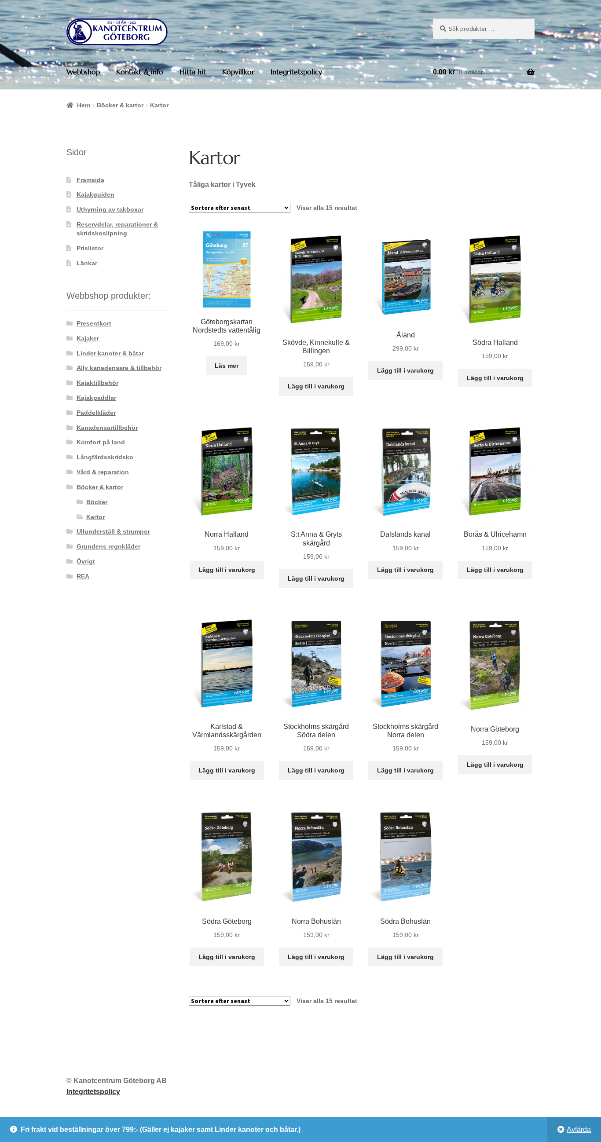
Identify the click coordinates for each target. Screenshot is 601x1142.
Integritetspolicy (296, 71)
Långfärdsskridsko (105, 457)
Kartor (95, 516)
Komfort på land (101, 442)
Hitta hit (193, 71)
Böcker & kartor (120, 105)
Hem (83, 105)
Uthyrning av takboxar (110, 209)
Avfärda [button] (579, 1129)
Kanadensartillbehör (107, 427)
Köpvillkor (238, 71)
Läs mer (226, 365)
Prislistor (90, 248)
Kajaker (88, 338)
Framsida (90, 179)
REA (83, 576)
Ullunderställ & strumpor (113, 531)
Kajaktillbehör (97, 382)
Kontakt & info (139, 71)
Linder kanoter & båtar (110, 353)
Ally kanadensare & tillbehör (119, 367)
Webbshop (83, 71)
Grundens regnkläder (108, 546)
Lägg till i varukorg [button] (316, 386)
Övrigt (86, 561)
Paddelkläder (96, 412)
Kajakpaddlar (96, 397)
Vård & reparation (103, 472)
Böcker (96, 501)
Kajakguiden (95, 194)
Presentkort (94, 323)
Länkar (87, 263)
